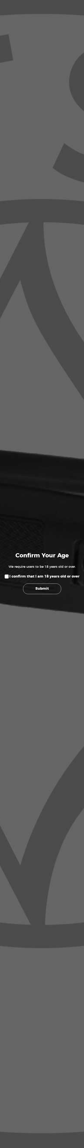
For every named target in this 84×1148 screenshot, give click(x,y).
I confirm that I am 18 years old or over (44, 576)
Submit (42, 588)
